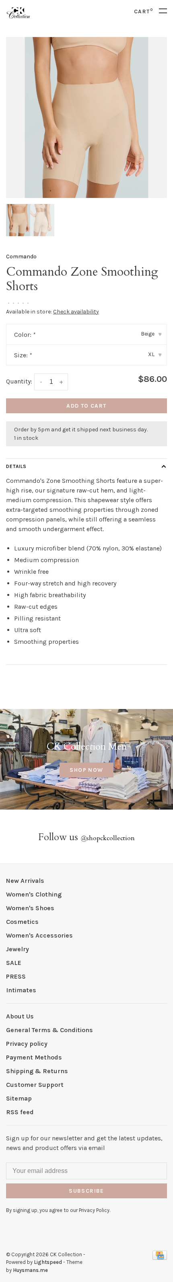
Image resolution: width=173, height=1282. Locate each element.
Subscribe (86, 1190)
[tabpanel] (86, 117)
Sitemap (19, 1098)
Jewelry (17, 949)
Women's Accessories (39, 935)
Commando (21, 256)
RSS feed (20, 1112)
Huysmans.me (30, 1270)
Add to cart (86, 405)
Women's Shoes (30, 908)
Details (16, 466)
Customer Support (35, 1084)
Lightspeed (48, 1262)
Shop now (86, 770)
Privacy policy (26, 1043)
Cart (143, 11)
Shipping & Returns (37, 1071)
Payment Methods (34, 1057)
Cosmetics (22, 921)
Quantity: (19, 381)
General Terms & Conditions (49, 1030)
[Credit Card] (159, 1257)
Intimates (21, 990)
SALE (13, 963)
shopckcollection (107, 838)
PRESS (16, 976)
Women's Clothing (34, 894)
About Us (20, 1016)
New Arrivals (25, 880)
